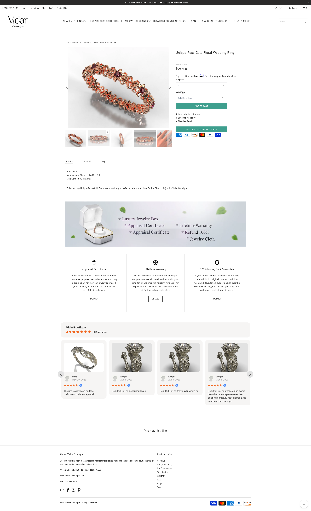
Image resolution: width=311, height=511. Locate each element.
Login (294, 8)
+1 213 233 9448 (69, 481)
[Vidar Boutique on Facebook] (68, 490)
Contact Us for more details (201, 129)
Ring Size (180, 79)
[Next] (170, 87)
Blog (44, 8)
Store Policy (162, 472)
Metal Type (180, 92)
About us (34, 8)
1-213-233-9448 (10, 8)
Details (94, 299)
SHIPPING (86, 161)
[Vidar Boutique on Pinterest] (79, 490)
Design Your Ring (164, 464)
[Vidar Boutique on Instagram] (73, 490)
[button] (74, 21)
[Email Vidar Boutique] (62, 490)
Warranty (161, 475)
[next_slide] (250, 374)
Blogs (159, 483)
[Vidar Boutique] (18, 21)
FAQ (51, 8)
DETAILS (69, 161)
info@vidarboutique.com (73, 475)
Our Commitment (165, 468)
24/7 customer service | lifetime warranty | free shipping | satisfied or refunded (156, 2)
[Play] (118, 87)
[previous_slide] (61, 374)
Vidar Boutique (73, 502)
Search (160, 487)
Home (24, 8)
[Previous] (67, 87)
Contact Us (62, 8)
